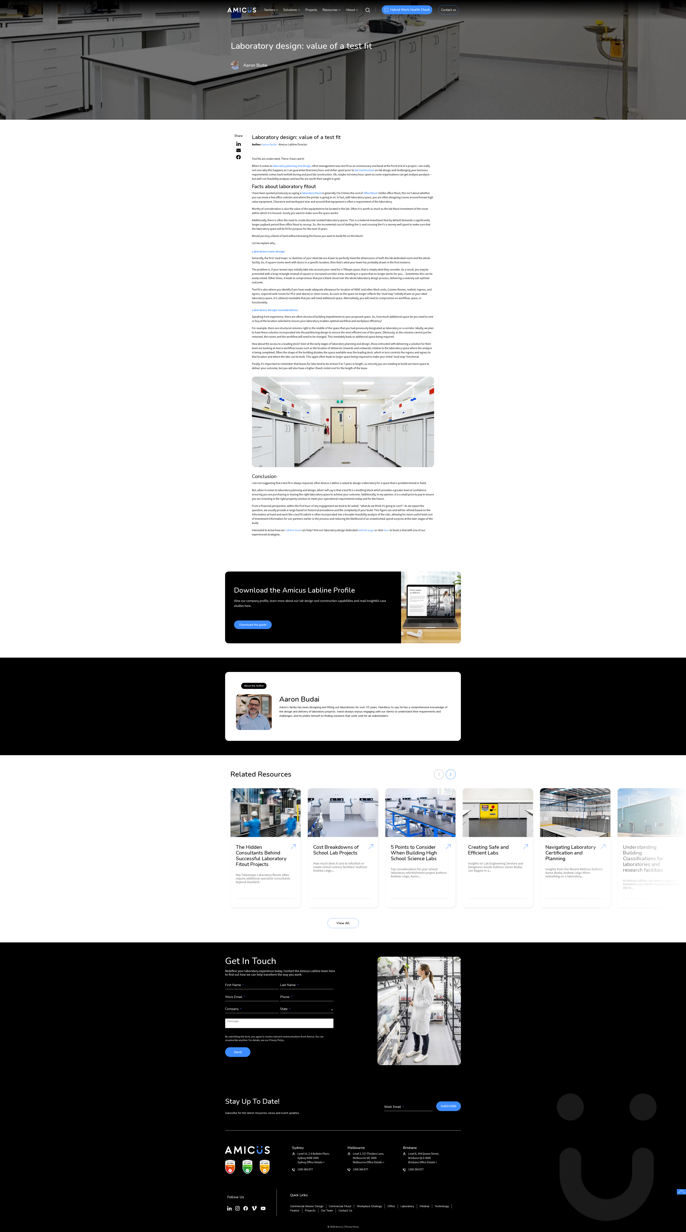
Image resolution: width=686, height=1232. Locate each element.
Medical (424, 1206)
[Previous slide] (439, 774)
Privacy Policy (352, 1226)
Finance (294, 1211)
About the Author (254, 685)
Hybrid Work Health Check (410, 10)
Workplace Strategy (369, 1206)
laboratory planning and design (292, 166)
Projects (311, 10)
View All (343, 923)
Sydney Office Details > (310, 1162)
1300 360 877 (305, 1169)
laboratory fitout (312, 193)
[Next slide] (451, 774)
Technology (442, 1206)
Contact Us (345, 1211)
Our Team (327, 1211)
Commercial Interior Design (306, 1206)
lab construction (365, 170)
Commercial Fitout (340, 1206)
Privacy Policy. (276, 1040)
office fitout (370, 193)
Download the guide (252, 625)
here (386, 530)
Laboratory (407, 1206)
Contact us (448, 10)
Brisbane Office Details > (422, 1162)
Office (391, 1206)
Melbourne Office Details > (368, 1162)
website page (366, 530)
